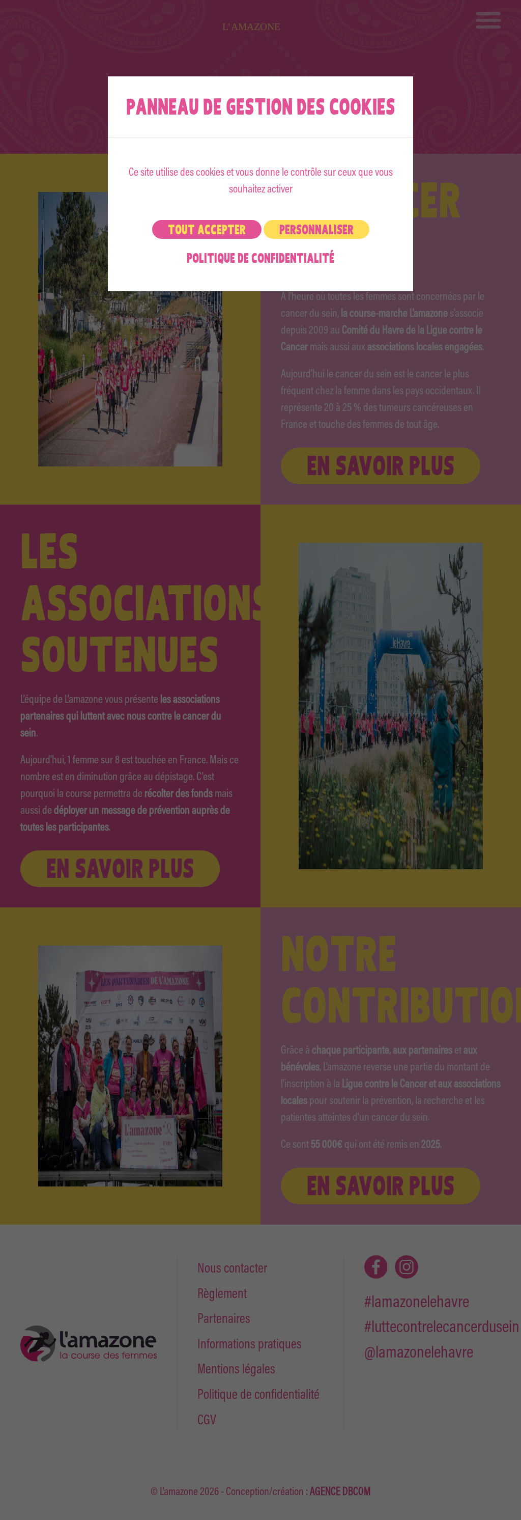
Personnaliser (316, 229)
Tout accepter (207, 229)
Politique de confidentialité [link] (260, 258)
